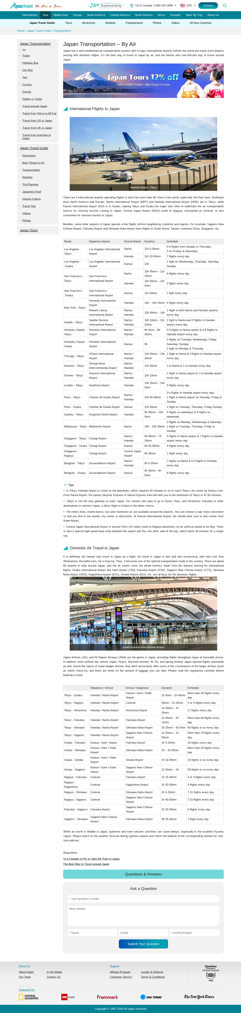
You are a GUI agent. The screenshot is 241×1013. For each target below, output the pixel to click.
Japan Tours (29, 230)
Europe (77, 15)
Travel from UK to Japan (37, 127)
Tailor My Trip (194, 15)
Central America (120, 15)
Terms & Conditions (153, 977)
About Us (213, 15)
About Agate (26, 972)
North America (143, 15)
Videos (175, 22)
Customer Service (121, 977)
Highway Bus (30, 62)
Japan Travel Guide (39, 30)
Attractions (88, 22)
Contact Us (53, 977)
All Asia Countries (200, 22)
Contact (208, 5)
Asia (45, 15)
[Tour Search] (225, 5)
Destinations (30, 15)
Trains (26, 55)
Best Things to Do (33, 162)
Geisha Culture (31, 198)
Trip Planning (30, 184)
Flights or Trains (32, 99)
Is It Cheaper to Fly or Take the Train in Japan (91, 858)
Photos (157, 22)
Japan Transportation (35, 43)
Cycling (26, 84)
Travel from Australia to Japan (36, 137)
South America (96, 15)
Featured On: (27, 990)
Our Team (25, 977)
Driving (26, 91)
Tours (68, 22)
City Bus (27, 70)
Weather (110, 22)
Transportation (134, 22)
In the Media (54, 972)
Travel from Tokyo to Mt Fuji (39, 113)
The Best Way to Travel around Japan (86, 864)
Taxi (24, 77)
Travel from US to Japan (37, 120)
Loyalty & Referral (152, 972)
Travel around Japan (34, 106)
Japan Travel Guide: (42, 22)
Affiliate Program (120, 972)
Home (20, 30)
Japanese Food (31, 191)
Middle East (60, 15)
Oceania (175, 15)
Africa (161, 15)
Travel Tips (29, 206)
